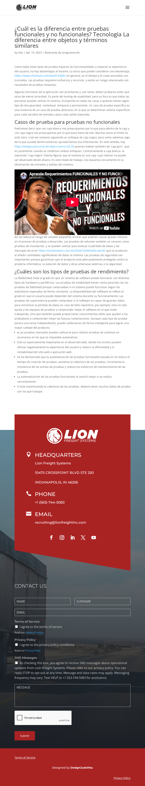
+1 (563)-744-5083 (50, 502)
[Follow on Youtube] (93, 537)
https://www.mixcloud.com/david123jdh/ (40, 75)
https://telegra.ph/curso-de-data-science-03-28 (44, 146)
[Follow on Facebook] (51, 537)
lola (20, 52)
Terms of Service (28, 621)
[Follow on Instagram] (61, 537)
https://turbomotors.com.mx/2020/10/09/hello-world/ (72, 250)
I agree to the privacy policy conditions (47, 645)
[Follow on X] (83, 537)
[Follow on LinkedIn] (72, 537)
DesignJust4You (81, 767)
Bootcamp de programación (62, 52)
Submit (24, 736)
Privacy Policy (26, 640)
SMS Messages (26, 658)
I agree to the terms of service (41, 627)
